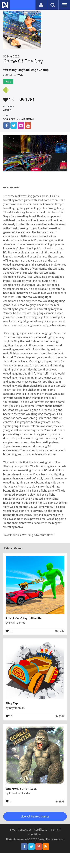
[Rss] (45, 846)
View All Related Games (35, 816)
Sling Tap (12, 703)
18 (10, 716)
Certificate (40, 829)
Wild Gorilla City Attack (21, 788)
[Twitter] (31, 846)
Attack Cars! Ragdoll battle (24, 618)
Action (7, 110)
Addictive (28, 119)
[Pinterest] (38, 846)
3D (18, 119)
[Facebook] (24, 846)
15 (11, 98)
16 (10, 630)
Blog (12, 829)
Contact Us (25, 829)
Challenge (9, 119)
